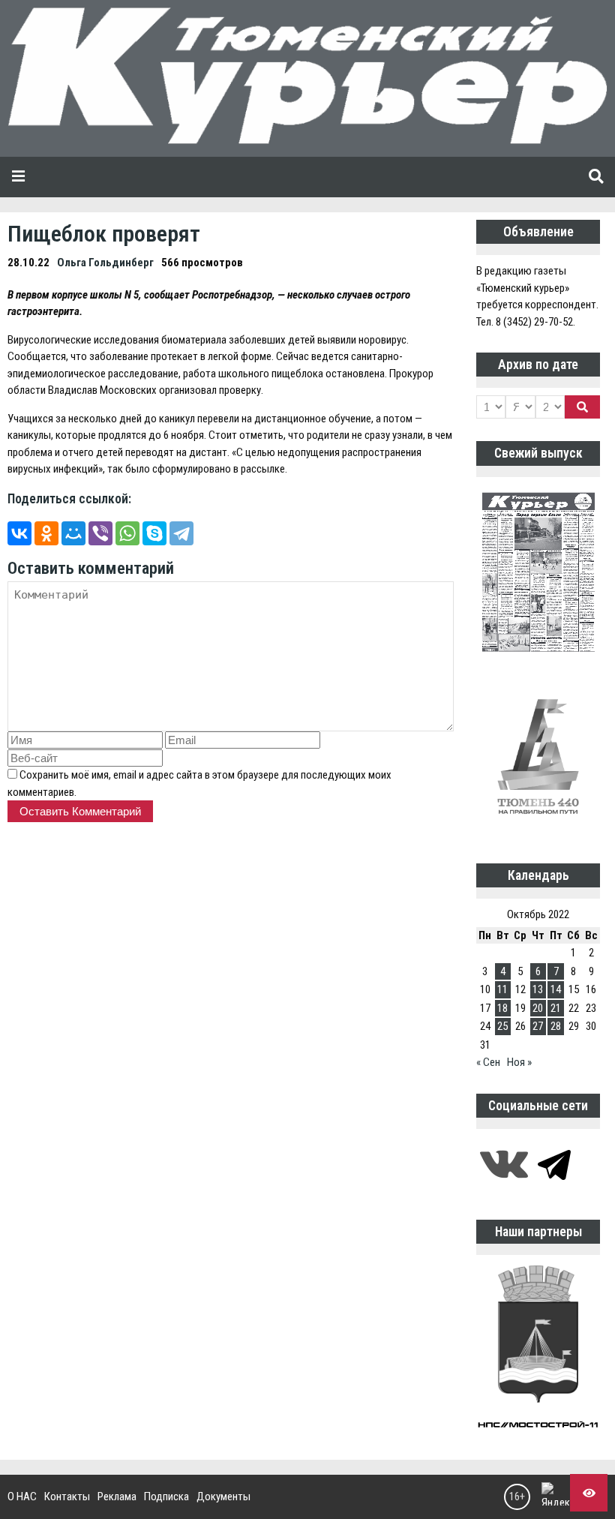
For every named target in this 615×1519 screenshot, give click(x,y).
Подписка (166, 1496)
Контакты (67, 1496)
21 (555, 1008)
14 (555, 989)
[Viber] (100, 533)
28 (555, 1026)
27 (537, 1026)
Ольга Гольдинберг (105, 262)
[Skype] (154, 533)
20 (537, 1008)
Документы (223, 1496)
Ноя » (519, 1062)
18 (502, 1008)
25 (502, 1026)
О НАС (22, 1496)
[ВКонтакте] (20, 533)
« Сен (488, 1062)
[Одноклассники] (46, 533)
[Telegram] (182, 533)
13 (537, 989)
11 (502, 989)
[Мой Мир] (74, 533)
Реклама (117, 1496)
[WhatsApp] (128, 533)
